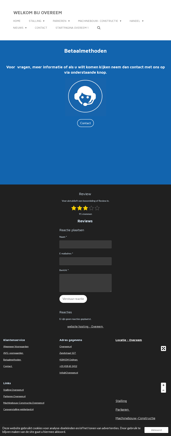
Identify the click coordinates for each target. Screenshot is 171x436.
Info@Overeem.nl (68, 372)
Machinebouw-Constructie (135, 418)
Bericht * (64, 270)
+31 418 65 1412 (68, 366)
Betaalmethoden (12, 359)
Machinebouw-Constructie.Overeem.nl (23, 402)
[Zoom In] (163, 385)
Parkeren (123, 409)
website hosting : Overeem (85, 326)
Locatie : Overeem (129, 340)
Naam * (63, 236)
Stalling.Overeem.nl (13, 389)
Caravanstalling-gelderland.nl (18, 409)
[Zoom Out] (163, 390)
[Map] (142, 369)
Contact (8, 366)
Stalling (121, 401)
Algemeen (9, 346)
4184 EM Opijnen (68, 359)
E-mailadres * (66, 253)
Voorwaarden (22, 346)
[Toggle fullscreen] (163, 348)
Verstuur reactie (73, 298)
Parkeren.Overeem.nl (14, 396)
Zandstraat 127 (67, 353)
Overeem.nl (65, 346)
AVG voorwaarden (13, 353)
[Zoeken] (99, 27)
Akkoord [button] (156, 430)
